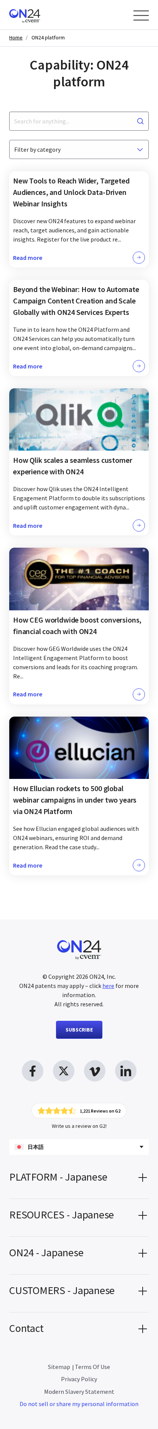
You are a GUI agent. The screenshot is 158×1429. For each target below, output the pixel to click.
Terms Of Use (92, 1367)
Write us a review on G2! (79, 1125)
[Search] (140, 121)
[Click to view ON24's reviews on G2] (79, 1110)
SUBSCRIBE (79, 1029)
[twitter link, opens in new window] (63, 1071)
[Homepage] (39, 14)
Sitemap (59, 1367)
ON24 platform (48, 37)
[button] (79, 1180)
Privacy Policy (79, 1379)
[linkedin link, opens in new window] (126, 1071)
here (108, 985)
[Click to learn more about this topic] (79, 219)
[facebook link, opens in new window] (32, 1071)
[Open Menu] (141, 15)
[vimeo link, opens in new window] (94, 1071)
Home (16, 37)
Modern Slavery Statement (79, 1391)
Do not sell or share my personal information (79, 1404)
